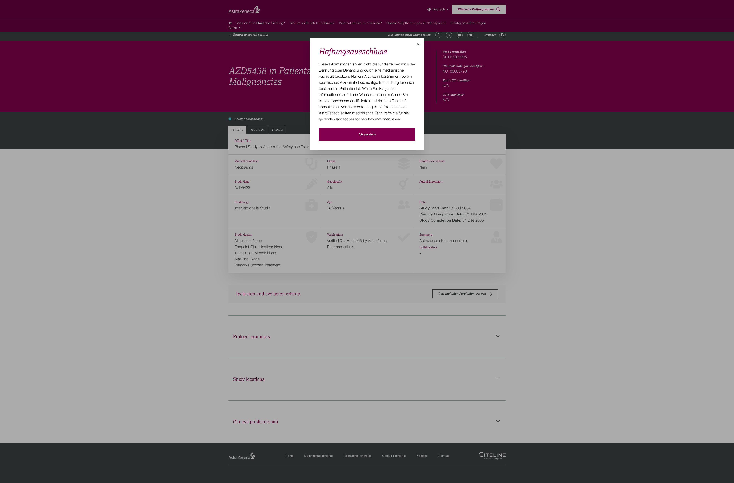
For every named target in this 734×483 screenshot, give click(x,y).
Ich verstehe (367, 134)
